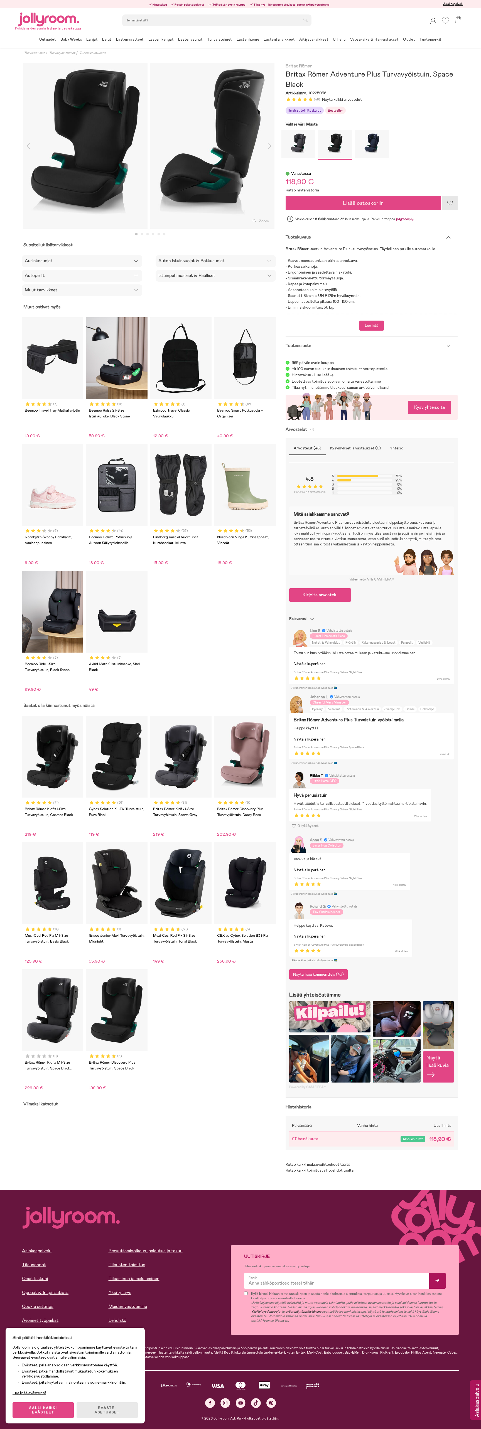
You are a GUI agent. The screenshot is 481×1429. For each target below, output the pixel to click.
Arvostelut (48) (307, 448)
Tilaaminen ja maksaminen (134, 1279)
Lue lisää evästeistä (29, 1392)
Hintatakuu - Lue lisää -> (312, 374)
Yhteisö (396, 448)
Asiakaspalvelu (453, 4)
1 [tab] (136, 234)
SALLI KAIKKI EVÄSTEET (43, 1410)
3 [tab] (147, 234)
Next (270, 146)
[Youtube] (241, 1403)
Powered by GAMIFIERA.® (307, 1087)
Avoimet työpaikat (40, 1320)
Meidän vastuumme (128, 1306)
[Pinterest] (271, 1403)
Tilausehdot (34, 1265)
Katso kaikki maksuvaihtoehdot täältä (318, 1164)
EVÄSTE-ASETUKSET (107, 1410)
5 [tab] (158, 234)
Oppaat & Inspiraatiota (45, 1292)
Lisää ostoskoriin (363, 203)
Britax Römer (299, 66)
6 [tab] (164, 234)
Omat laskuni (35, 1279)
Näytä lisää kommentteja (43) (318, 974)
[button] (445, 21)
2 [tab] (142, 234)
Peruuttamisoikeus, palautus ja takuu (146, 1251)
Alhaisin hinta (413, 1139)
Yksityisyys (120, 1292)
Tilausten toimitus (127, 1265)
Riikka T (316, 775)
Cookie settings (37, 1306)
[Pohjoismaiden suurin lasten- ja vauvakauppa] (48, 18)
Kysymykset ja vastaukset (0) (355, 448)
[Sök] (305, 20)
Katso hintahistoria (302, 190)
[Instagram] (225, 1403)
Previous (28, 146)
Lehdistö (117, 1320)
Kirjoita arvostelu (320, 595)
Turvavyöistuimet (62, 53)
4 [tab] (153, 234)
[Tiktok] (256, 1403)
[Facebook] (210, 1403)
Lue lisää (371, 325)
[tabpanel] (85, 146)
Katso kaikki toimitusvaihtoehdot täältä (320, 1170)
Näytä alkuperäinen (309, 663)
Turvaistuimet (34, 53)
